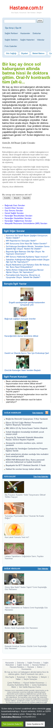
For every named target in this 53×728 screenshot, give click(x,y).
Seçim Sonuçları (30, 679)
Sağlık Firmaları (33, 663)
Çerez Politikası (13, 683)
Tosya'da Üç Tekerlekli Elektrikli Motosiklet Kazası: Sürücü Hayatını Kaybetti (24, 438)
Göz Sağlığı (11, 53)
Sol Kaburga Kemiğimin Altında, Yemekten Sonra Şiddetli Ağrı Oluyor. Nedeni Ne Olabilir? (27, 247)
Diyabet (24, 53)
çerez (48, 709)
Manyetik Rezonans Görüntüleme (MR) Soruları (26, 223)
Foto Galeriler (11, 46)
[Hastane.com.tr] (26, 9)
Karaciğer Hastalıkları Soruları (18, 218)
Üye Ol (18, 28)
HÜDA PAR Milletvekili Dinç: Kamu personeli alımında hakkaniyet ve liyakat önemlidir (25, 461)
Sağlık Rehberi (11, 33)
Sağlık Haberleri (27, 40)
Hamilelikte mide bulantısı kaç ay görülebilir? (26, 386)
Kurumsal (23, 12)
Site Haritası (31, 12)
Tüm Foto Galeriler (40, 477)
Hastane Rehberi (39, 665)
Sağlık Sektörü (11, 40)
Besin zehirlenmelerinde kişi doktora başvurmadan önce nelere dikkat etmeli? (24, 382)
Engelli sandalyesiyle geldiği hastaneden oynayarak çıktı (27, 303)
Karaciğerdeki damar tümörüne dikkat (21, 336)
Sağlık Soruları (23, 665)
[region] (26, 716)
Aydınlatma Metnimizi (11, 717)
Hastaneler (25, 33)
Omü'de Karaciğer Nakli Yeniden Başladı (23, 370)
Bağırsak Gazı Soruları (15, 205)
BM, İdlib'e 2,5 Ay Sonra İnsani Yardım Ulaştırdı (26, 428)
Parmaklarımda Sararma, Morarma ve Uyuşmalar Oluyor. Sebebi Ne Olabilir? (23, 276)
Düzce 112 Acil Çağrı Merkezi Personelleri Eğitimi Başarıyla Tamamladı (24, 424)
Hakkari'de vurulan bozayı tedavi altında (23, 469)
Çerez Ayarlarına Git (35, 724)
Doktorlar (37, 33)
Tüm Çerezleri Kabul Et (12, 724)
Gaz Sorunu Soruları (14, 210)
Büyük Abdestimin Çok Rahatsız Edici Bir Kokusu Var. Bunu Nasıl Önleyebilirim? (27, 266)
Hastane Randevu (17, 667)
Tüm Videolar (43, 569)
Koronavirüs (26, 669)
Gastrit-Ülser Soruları (14, 208)
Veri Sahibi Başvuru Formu (30, 687)
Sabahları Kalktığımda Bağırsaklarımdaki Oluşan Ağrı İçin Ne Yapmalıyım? (27, 260)
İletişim (39, 12)
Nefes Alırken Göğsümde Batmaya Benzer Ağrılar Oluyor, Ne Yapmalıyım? (25, 271)
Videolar (40, 40)
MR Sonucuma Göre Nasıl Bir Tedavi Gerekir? (26, 243)
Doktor (39, 667)
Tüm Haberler (37, 413)
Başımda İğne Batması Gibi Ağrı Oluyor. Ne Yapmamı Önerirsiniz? (25, 252)
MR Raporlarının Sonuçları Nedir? (21, 241)
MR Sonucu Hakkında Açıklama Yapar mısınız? (27, 257)
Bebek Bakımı (39, 53)
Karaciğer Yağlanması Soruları (18, 221)
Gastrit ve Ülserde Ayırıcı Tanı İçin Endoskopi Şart (27, 353)
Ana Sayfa (14, 12)
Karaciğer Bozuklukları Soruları (18, 215)
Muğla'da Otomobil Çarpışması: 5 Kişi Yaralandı (27, 419)
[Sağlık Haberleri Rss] (46, 412)
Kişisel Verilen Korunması (34, 683)
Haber (18, 679)
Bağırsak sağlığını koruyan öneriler (20, 319)
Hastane (30, 667)
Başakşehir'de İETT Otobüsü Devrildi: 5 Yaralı (26, 465)
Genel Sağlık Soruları (14, 213)
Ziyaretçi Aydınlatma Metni (18, 685)
